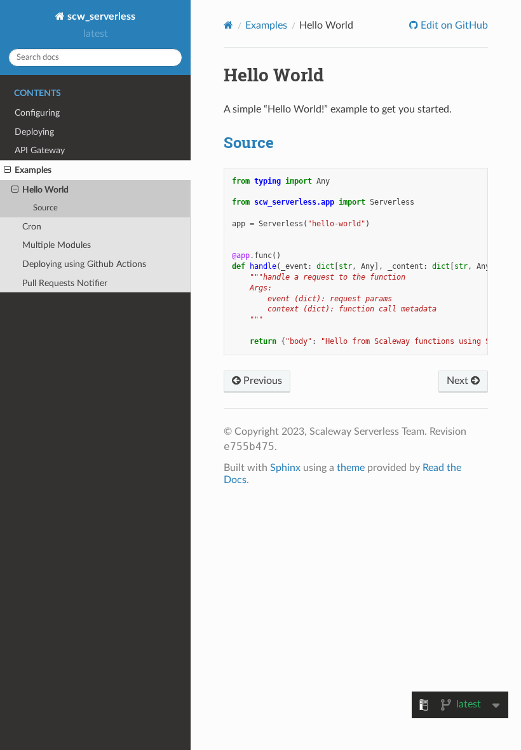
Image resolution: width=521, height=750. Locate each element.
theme (351, 468)
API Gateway (40, 150)
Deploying (34, 132)
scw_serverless (100, 16)
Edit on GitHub (453, 25)
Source (45, 208)
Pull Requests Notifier (64, 283)
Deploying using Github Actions (84, 264)
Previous (261, 381)
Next (459, 381)
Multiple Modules (56, 245)
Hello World (45, 189)
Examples (33, 170)
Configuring (37, 113)
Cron (31, 226)
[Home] (228, 25)
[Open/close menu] (7, 170)
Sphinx (285, 468)
